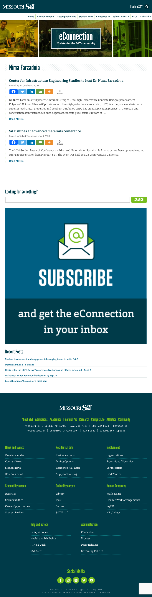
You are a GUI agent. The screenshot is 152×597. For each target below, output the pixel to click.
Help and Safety (39, 524)
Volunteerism (115, 468)
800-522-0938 (100, 426)
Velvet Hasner (26, 136)
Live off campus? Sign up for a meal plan (26, 381)
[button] (146, 6)
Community (124, 419)
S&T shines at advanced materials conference (45, 131)
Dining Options (65, 461)
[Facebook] (13, 91)
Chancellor (87, 532)
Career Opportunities (17, 506)
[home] (26, 7)
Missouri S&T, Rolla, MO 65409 (45, 426)
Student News (86, 16)
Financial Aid (70, 419)
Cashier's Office (14, 500)
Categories (101, 16)
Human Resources (116, 485)
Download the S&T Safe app (19, 364)
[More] (49, 91)
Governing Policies (92, 551)
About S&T (27, 419)
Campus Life (98, 419)
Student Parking (14, 512)
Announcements (45, 16)
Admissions (41, 419)
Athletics (111, 419)
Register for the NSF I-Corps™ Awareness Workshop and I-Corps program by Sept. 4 (48, 370)
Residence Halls (65, 455)
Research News (14, 474)
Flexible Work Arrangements (123, 500)
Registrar (10, 493)
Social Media (76, 571)
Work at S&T (114, 493)
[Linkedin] (31, 91)
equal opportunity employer (87, 589)
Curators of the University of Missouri (74, 593)
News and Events (14, 447)
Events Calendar (14, 455)
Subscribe (145, 16)
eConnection (76, 36)
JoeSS (59, 500)
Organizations (115, 455)
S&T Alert (36, 551)
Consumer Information (64, 431)
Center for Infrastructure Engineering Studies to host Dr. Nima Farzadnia (66, 80)
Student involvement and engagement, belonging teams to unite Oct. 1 (41, 359)
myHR (110, 506)
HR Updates (113, 512)
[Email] (40, 91)
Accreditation (36, 431)
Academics (55, 419)
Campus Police (39, 532)
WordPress (105, 593)
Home (31, 16)
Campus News (13, 461)
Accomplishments (66, 16)
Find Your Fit (114, 474)
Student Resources (15, 485)
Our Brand (88, 431)
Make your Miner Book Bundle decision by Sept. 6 (31, 375)
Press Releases (89, 545)
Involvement (113, 447)
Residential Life (64, 447)
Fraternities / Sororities (120, 461)
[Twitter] (22, 91)
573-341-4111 (78, 426)
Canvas (60, 506)
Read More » (16, 119)
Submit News (120, 16)
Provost (85, 538)
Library (60, 493)
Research (84, 419)
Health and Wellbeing (43, 538)
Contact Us (120, 426)
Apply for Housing (66, 474)
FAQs (134, 16)
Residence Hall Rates (68, 468)
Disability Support (112, 431)
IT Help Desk (38, 545)
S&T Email (62, 512)
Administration (89, 524)
